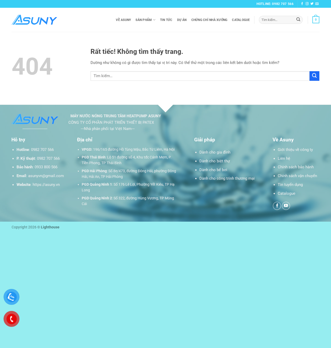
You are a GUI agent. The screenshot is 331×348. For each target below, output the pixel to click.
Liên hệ (284, 158)
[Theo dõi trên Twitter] (312, 3)
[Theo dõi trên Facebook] (302, 3)
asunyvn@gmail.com (46, 175)
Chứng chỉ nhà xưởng (209, 20)
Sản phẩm (144, 20)
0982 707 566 (42, 149)
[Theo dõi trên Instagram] (307, 3)
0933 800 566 (46, 167)
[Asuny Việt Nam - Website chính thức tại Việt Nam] (34, 20)
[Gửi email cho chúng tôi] (317, 3)
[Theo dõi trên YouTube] (286, 206)
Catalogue (241, 20)
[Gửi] (298, 20)
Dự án (182, 20)
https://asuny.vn (46, 184)
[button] (315, 20)
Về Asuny (123, 20)
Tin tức (166, 20)
